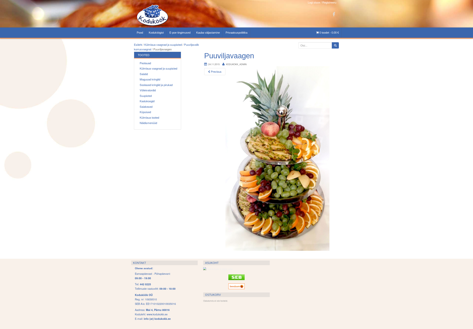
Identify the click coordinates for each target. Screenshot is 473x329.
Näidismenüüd (148, 123)
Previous (216, 71)
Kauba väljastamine (208, 32)
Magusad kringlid (150, 79)
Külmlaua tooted (149, 117)
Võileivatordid (148, 90)
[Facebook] (334, 14)
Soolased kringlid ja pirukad (156, 85)
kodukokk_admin (236, 64)
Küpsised (145, 112)
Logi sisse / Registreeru (322, 2)
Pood (140, 32)
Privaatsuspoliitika (236, 32)
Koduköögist (156, 32)
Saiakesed (146, 106)
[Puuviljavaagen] (277, 158)
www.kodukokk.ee (157, 314)
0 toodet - (329, 32)
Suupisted (146, 96)
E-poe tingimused (179, 32)
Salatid (144, 74)
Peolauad (145, 63)
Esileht (138, 44)
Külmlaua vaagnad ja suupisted (163, 44)
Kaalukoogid (147, 101)
